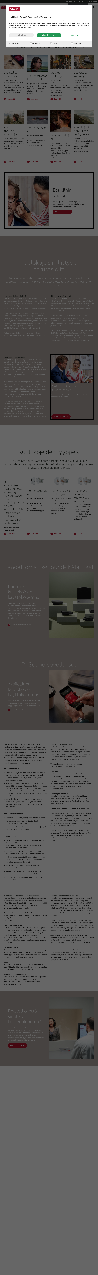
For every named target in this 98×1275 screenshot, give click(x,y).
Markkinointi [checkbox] (77, 43)
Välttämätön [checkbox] (15, 43)
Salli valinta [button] (21, 35)
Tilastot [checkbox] (55, 43)
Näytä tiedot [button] (76, 35)
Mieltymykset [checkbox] (36, 43)
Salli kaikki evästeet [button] (49, 35)
